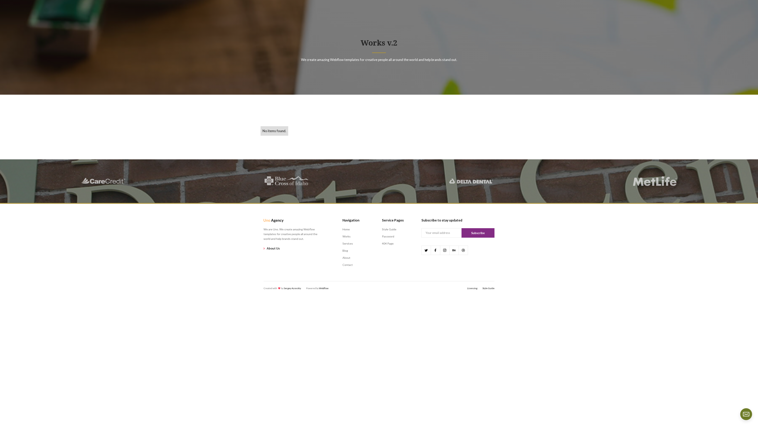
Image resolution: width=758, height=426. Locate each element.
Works (346, 236)
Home (346, 229)
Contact (347, 264)
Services (347, 243)
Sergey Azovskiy (292, 288)
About (346, 257)
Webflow (323, 288)
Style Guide (389, 229)
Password (388, 236)
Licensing (472, 288)
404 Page (388, 243)
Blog (345, 250)
